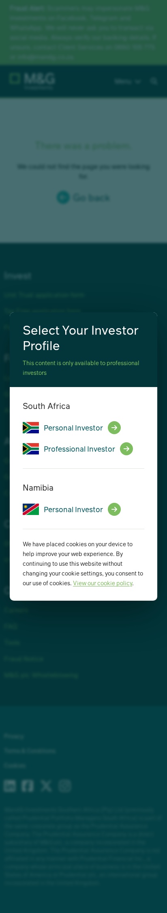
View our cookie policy (102, 583)
